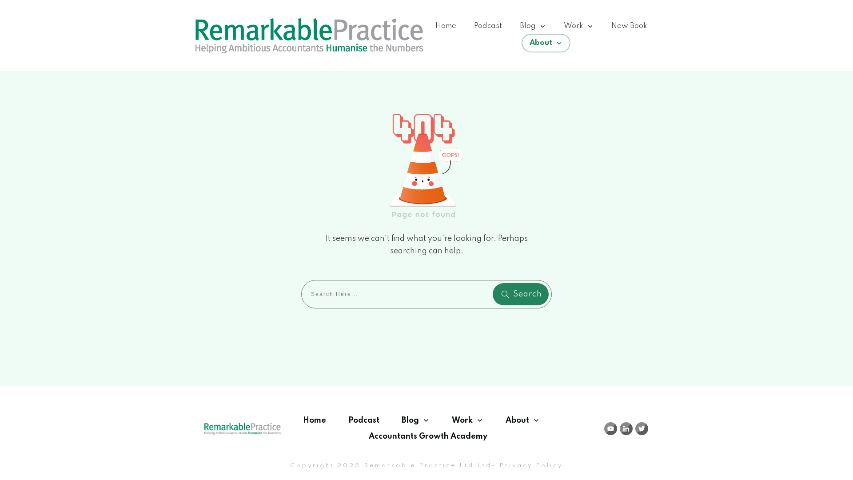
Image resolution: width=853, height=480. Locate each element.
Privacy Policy (531, 465)
